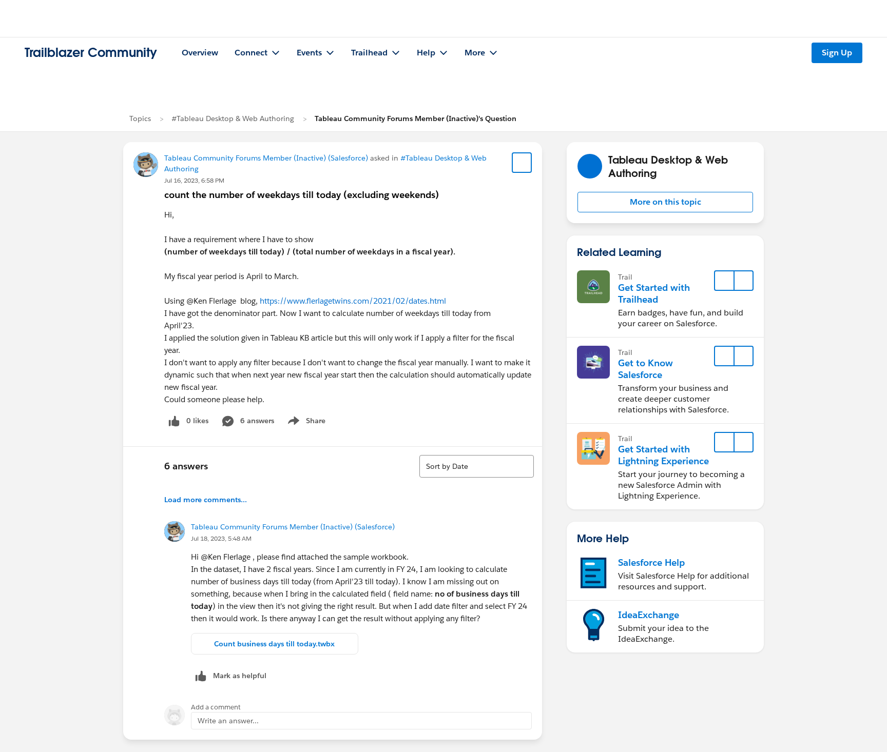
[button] (665, 202)
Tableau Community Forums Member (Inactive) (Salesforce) (266, 158)
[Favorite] (522, 162)
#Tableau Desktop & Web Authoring (232, 118)
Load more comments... (205, 499)
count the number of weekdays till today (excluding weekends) (301, 195)
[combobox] (476, 466)
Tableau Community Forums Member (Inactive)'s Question (415, 118)
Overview (200, 52)
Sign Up (837, 52)
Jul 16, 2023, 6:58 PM (194, 180)
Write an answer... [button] (228, 720)
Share (305, 422)
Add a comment (216, 707)
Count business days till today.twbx (274, 643)
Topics (140, 118)
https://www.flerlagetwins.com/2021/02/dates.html (353, 301)
